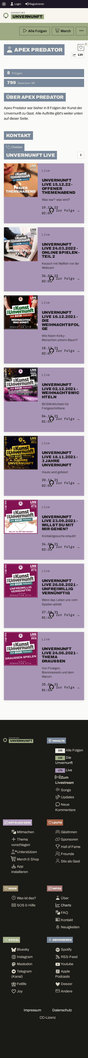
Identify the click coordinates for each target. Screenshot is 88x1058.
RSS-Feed (68, 957)
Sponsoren (69, 839)
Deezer (66, 984)
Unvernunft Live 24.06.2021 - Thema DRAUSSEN (60, 655)
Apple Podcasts (62, 974)
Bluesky (22, 949)
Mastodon (24, 964)
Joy (19, 991)
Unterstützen (26, 852)
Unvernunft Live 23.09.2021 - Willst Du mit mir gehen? (60, 523)
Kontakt (66, 920)
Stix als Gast (70, 861)
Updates (67, 797)
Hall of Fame (70, 847)
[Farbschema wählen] (4, 4)
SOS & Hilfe (25, 905)
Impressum (32, 1010)
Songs (65, 790)
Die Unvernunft (64, 760)
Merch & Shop (27, 859)
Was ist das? (26, 898)
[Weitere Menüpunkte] (81, 31)
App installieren (19, 869)
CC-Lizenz (48, 1017)
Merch (65, 31)
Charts (65, 905)
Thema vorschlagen (20, 842)
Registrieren (36, 3)
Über (64, 898)
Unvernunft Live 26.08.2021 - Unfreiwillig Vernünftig (60, 587)
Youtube (66, 964)
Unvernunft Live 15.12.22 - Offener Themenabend (58, 186)
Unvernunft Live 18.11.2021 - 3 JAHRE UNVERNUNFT (60, 459)
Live (65, 770)
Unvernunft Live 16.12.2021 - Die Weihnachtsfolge (60, 320)
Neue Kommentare (65, 807)
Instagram (24, 957)
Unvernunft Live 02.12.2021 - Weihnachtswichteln (60, 391)
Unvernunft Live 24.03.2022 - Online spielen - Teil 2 (60, 250)
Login (17, 3)
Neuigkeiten (69, 927)
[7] (81, 47)
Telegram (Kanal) (21, 974)
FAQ (64, 913)
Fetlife (21, 984)
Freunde (67, 854)
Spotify (66, 949)
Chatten (16, 147)
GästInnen (68, 832)
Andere (66, 991)
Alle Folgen (37, 31)
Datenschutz (62, 1010)
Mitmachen (25, 832)
